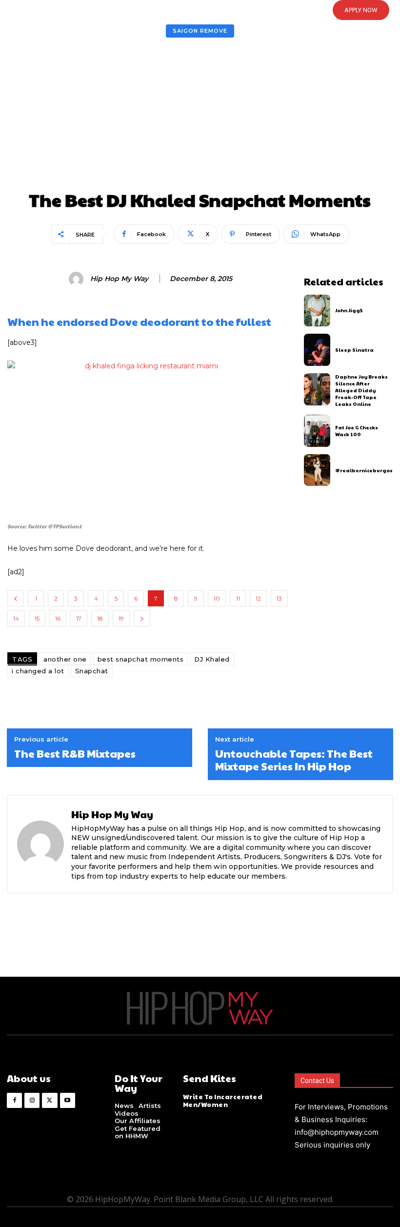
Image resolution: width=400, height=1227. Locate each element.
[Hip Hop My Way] (77, 279)
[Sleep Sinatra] (317, 350)
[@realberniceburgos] (317, 470)
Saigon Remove (200, 30)
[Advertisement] (200, 117)
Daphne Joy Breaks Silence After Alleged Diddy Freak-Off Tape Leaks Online (361, 390)
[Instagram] (32, 1100)
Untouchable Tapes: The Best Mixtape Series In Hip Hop (294, 760)
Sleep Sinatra (354, 349)
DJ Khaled (212, 659)
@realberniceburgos (364, 470)
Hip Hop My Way (119, 279)
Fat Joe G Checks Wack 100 (356, 431)
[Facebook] (14, 1100)
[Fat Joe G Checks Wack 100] (317, 431)
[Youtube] (67, 1100)
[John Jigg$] (317, 311)
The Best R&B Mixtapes (75, 753)
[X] (49, 1100)
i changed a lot (38, 671)
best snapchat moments (141, 659)
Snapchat (91, 671)
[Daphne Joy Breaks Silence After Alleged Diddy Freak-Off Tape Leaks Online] (317, 389)
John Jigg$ (349, 310)
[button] (183, 10)
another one (65, 659)
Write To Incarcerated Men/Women (223, 1100)
